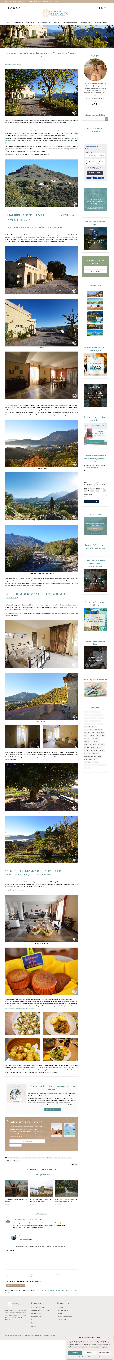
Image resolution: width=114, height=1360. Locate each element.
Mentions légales (49, 1335)
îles (89, 768)
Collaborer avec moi (18, 1)
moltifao (9, 1160)
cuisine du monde (89, 723)
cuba (85, 720)
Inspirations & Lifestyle (100, 22)
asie (93, 715)
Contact (56, 1)
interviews (100, 732)
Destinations (17, 22)
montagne (95, 741)
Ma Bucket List (61, 1320)
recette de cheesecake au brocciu (32, 135)
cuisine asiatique (95, 720)
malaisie (87, 738)
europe (99, 723)
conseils (101, 718)
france (94, 726)
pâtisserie (101, 744)
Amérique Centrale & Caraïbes (40, 1310)
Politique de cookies (82, 1356)
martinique (95, 738)
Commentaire (10, 1250)
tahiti (95, 759)
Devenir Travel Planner (34, 1)
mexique (87, 741)
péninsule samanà (89, 747)
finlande (87, 726)
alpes (86, 712)
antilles (87, 715)
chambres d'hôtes (13, 1157)
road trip (16, 1160)
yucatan (94, 765)
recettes (94, 750)
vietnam (95, 762)
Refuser (89, 1352)
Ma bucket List (47, 1)
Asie (32, 1320)
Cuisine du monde (85, 22)
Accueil (9, 22)
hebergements (98, 729)
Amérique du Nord (36, 1313)
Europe (29, 1169)
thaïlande (87, 762)
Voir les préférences (104, 1352)
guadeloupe (88, 729)
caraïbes (93, 718)
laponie (92, 735)
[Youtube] (14, 8)
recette (86, 750)
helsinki (87, 732)
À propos (8, 1)
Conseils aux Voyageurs (43, 22)
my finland (87, 744)
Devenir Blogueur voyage (64, 1316)
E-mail (32, 1274)
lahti (86, 735)
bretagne (99, 715)
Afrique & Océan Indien (38, 1307)
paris (94, 744)
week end (87, 765)
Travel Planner (30, 22)
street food (88, 759)
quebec (99, 747)
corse (22, 1157)
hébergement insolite (53, 1157)
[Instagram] (19, 8)
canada (86, 718)
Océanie (33, 1326)
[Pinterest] (16, 8)
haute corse (41, 1157)
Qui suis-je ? (60, 1307)
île (85, 768)
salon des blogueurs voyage (93, 756)
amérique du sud (95, 712)
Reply (41, 1219)
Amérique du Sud (36, 1316)
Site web (57, 1274)
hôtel (93, 732)
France (35, 1169)
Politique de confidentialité (94, 1356)
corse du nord (30, 1157)
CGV (55, 1335)
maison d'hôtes (66, 1157)
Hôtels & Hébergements (70, 22)
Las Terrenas (100, 735)
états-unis (102, 765)
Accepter (75, 1352)
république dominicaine (91, 753)
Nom (7, 1274)
